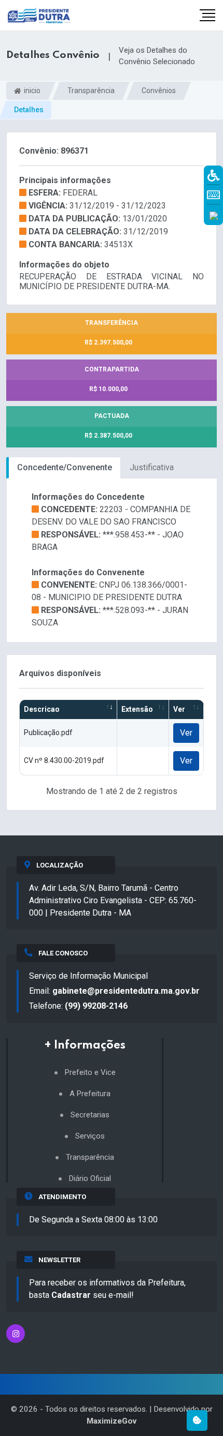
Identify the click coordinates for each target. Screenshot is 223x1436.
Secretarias (90, 1115)
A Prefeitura (89, 1094)
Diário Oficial (90, 1179)
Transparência (91, 90)
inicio (31, 90)
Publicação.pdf (48, 732)
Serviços (90, 1136)
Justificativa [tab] (152, 467)
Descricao (42, 709)
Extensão (137, 709)
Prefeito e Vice (90, 1072)
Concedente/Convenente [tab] (64, 467)
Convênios (159, 90)
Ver (179, 709)
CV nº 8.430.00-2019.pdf (64, 760)
